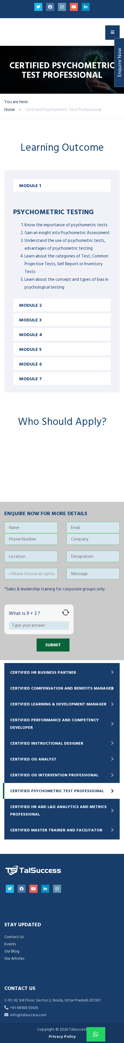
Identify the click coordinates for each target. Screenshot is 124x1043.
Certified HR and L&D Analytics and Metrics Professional (58, 810)
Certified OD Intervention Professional (54, 775)
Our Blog (11, 951)
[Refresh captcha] (65, 612)
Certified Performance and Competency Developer (54, 724)
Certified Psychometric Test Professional (57, 791)
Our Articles (14, 958)
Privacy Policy (62, 1036)
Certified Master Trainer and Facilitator (56, 830)
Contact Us (14, 936)
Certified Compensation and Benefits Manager (62, 688)
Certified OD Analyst (33, 759)
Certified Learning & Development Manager (58, 704)
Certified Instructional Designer (46, 743)
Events (10, 944)
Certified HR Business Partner (43, 672)
